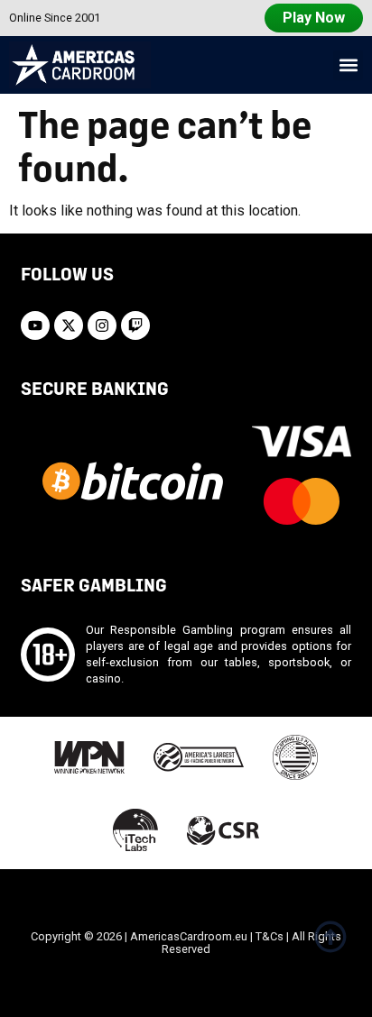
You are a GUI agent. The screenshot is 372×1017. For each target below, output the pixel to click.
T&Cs (270, 936)
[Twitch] (135, 325)
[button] (348, 65)
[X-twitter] (68, 325)
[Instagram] (102, 325)
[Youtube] (35, 325)
